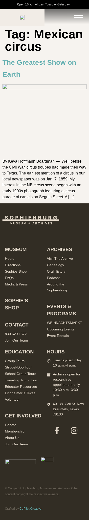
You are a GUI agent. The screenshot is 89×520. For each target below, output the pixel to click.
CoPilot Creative (31, 508)
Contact (16, 324)
